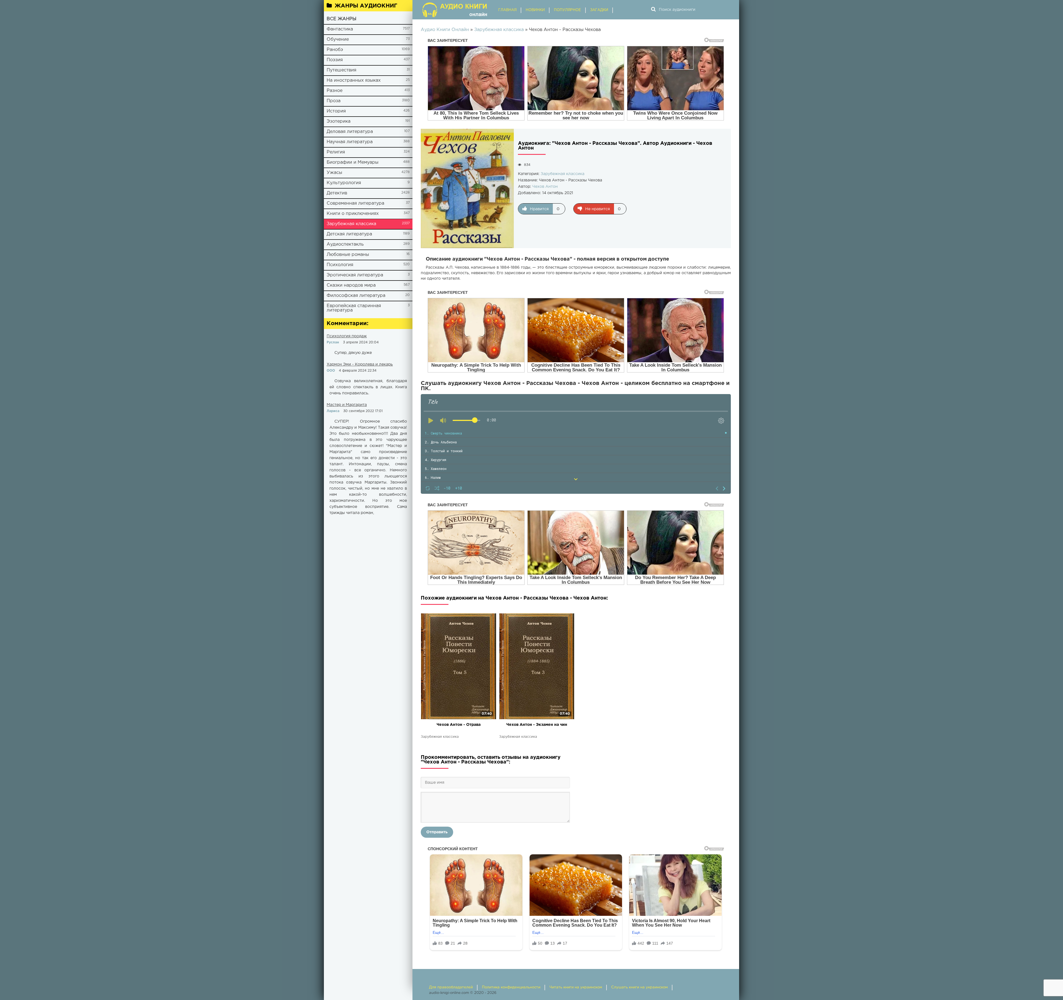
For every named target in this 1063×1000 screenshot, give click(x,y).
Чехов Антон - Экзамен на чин (536, 724)
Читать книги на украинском (575, 987)
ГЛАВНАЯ (507, 10)
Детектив (337, 193)
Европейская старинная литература (354, 308)
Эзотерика (338, 121)
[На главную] (455, 9)
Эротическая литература (355, 275)
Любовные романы (348, 255)
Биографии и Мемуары (352, 162)
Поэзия (335, 60)
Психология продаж (347, 336)
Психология (340, 265)
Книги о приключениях (353, 214)
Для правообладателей (451, 987)
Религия (336, 152)
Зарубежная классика (351, 224)
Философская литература (356, 296)
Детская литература (349, 234)
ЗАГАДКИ (599, 10)
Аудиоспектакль (345, 244)
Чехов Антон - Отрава (459, 724)
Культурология (344, 183)
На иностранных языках (354, 80)
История (336, 111)
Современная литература (355, 203)
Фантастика (340, 29)
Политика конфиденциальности (511, 987)
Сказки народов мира (351, 285)
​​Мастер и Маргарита (347, 405)
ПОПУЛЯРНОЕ (567, 10)
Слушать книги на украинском (639, 987)
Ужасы (334, 173)
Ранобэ (335, 50)
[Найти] (653, 9)
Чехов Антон (545, 186)
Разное (334, 91)
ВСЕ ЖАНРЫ (341, 19)
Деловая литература (350, 132)
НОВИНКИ (535, 10)
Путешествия (341, 70)
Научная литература (350, 142)
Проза (333, 101)
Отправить (437, 832)
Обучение (338, 39)
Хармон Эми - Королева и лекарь (360, 364)
